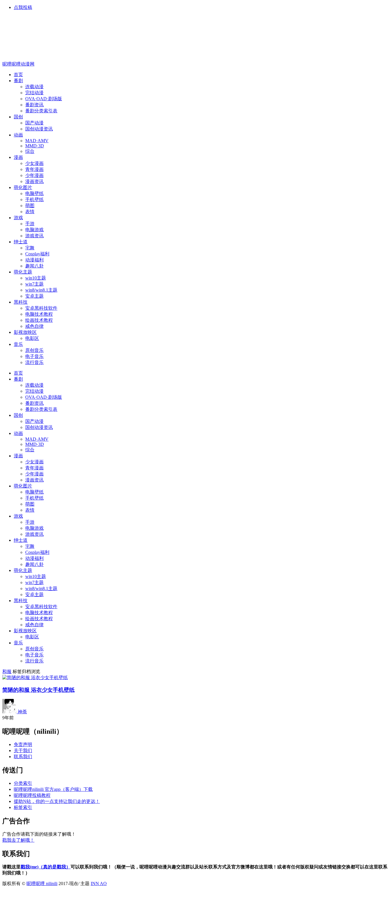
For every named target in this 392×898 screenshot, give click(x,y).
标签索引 (23, 807)
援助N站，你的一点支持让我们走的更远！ (57, 801)
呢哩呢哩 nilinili (41, 883)
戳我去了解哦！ (18, 840)
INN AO (99, 883)
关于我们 (23, 750)
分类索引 (23, 783)
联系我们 (23, 756)
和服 (6, 671)
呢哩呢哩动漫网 (18, 63)
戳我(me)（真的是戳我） (46, 866)
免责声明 (23, 744)
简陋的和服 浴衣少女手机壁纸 (38, 690)
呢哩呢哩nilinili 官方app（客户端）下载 (53, 789)
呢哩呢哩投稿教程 (32, 795)
